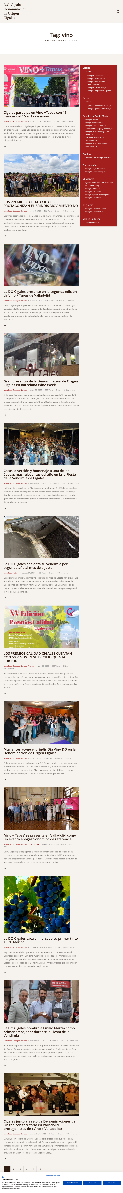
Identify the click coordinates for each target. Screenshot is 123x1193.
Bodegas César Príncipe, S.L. (96, 171)
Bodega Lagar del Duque (95, 168)
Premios (31, 666)
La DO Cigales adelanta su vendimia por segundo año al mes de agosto (36, 566)
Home (47, 41)
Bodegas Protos (91, 120)
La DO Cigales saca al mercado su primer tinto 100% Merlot (41, 940)
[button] (58, 121)
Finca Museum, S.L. (94, 84)
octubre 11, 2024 (36, 947)
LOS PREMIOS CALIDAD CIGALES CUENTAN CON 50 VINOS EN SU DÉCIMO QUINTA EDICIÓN (38, 657)
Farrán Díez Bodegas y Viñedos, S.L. (99, 129)
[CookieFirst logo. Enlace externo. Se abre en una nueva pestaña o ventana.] (3, 1177)
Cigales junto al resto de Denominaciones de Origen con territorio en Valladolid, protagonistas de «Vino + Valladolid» (39, 1125)
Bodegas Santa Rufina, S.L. (96, 126)
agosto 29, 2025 (28, 573)
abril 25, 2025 (47, 844)
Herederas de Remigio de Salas (98, 158)
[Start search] (117, 12)
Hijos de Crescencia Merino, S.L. (100, 106)
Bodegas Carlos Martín (94, 211)
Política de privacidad (52, 1175)
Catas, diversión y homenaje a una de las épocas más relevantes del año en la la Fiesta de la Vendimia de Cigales (40, 474)
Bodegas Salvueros (93, 191)
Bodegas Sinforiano (93, 197)
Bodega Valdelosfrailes (94, 123)
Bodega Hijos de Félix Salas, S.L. (100, 109)
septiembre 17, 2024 (38, 1134)
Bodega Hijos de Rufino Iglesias (98, 194)
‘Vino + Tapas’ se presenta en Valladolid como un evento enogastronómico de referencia (40, 837)
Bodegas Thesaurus (95, 75)
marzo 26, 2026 (36, 300)
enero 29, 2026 (36, 390)
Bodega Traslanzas (92, 188)
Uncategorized (33, 844)
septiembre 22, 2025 (38, 483)
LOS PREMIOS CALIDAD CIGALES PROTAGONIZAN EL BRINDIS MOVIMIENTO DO (41, 204)
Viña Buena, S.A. (91, 141)
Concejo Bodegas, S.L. (94, 222)
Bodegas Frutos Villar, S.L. (97, 87)
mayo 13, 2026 (35, 121)
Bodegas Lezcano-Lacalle (95, 208)
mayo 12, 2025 (35, 758)
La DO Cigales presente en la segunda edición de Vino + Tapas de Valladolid (40, 293)
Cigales (88, 71)
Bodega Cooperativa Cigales (99, 90)
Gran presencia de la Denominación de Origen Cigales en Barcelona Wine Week (41, 383)
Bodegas (16, 121)
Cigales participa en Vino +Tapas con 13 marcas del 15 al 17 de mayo (35, 114)
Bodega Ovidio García (96, 78)
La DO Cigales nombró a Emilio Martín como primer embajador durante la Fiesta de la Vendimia (39, 1032)
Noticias (24, 121)
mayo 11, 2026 (35, 211)
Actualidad (8, 121)
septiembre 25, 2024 (38, 1041)
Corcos (88, 101)
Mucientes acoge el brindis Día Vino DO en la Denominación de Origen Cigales (40, 751)
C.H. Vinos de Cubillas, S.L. (95, 138)
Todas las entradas (60, 41)
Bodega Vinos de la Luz (96, 81)
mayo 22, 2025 (43, 666)
